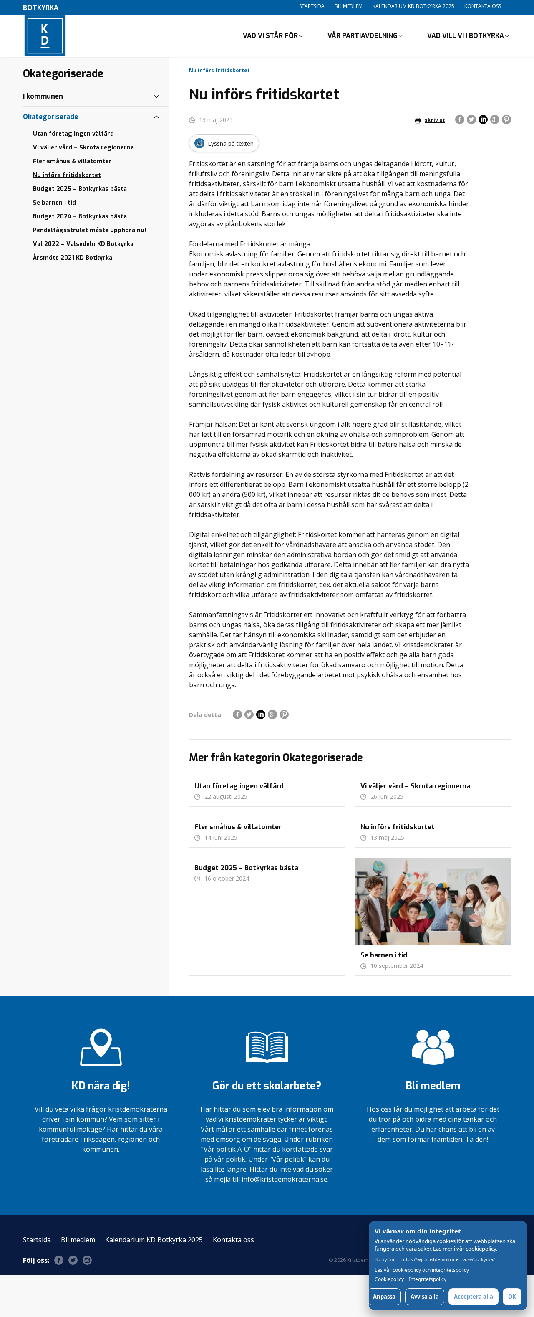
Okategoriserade (50, 116)
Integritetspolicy (427, 1279)
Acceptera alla (473, 1296)
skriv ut (435, 120)
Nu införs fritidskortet (67, 175)
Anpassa (384, 1296)
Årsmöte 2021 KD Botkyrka (72, 258)
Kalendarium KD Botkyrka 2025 (413, 6)
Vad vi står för (270, 35)
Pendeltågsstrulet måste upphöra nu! (89, 230)
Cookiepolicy (389, 1279)
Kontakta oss (482, 6)
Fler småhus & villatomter (72, 161)
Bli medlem (349, 6)
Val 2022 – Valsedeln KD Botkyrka (83, 244)
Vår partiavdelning (362, 35)
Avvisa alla (425, 1296)
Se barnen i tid (54, 203)
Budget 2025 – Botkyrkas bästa (80, 189)
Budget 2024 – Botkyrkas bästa (80, 216)
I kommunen (43, 96)
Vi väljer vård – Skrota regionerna (83, 148)
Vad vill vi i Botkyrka (465, 35)
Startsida (312, 6)
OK (512, 1296)
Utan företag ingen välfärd (73, 134)
